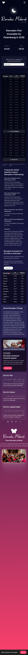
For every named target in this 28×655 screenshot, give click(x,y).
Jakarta (5, 276)
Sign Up (23, 652)
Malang (5, 294)
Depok (4, 301)
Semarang (5, 288)
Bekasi (4, 299)
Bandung (5, 281)
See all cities (8, 268)
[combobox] (14, 64)
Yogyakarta (6, 296)
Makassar (5, 286)
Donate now (8, 368)
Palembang (5, 291)
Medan (4, 283)
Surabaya (5, 278)
